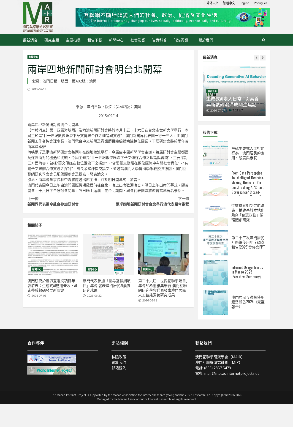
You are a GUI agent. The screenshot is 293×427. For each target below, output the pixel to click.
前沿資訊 (181, 40)
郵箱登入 (118, 367)
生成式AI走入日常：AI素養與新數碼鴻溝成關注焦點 (232, 101)
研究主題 (51, 40)
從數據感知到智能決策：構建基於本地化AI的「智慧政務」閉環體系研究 (215, 213)
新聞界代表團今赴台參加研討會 (53, 201)
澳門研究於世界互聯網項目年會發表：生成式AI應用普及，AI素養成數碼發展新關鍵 (52, 254)
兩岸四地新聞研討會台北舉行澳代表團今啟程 (152, 201)
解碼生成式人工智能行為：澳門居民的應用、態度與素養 (215, 153)
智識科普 (159, 40)
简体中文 (212, 3)
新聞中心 (116, 40)
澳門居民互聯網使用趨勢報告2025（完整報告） (215, 302)
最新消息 (30, 40)
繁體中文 (229, 3)
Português (260, 3)
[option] (234, 91)
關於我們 (205, 40)
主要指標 (73, 40)
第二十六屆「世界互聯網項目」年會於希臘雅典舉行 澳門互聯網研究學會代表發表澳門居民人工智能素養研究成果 (163, 254)
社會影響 (137, 40)
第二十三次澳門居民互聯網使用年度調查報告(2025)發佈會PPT (215, 242)
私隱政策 (118, 356)
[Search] (263, 40)
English (244, 3)
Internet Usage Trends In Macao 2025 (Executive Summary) (215, 272)
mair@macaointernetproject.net (231, 373)
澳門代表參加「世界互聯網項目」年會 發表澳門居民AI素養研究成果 (108, 254)
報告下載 (94, 40)
